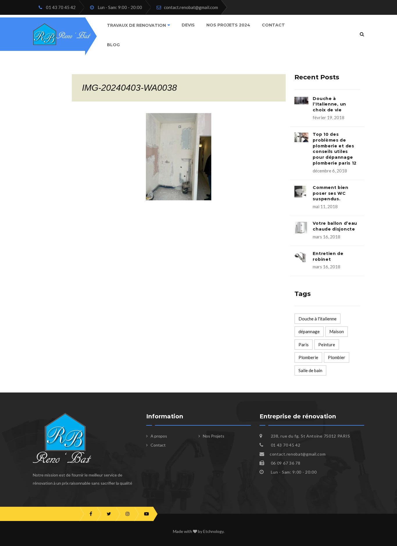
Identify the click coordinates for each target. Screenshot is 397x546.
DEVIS (188, 25)
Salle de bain (310, 370)
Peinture (326, 344)
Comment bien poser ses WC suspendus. (330, 193)
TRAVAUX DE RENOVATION (136, 25)
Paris (303, 344)
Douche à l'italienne (317, 318)
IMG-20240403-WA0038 (129, 87)
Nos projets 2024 (228, 25)
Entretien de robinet (328, 256)
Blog (113, 44)
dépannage (309, 331)
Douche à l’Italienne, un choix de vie (329, 104)
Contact (273, 25)
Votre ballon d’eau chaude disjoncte (335, 226)
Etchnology (213, 531)
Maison (336, 331)
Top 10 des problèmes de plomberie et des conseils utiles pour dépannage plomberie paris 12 (335, 149)
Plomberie (308, 357)
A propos (159, 435)
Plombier (336, 357)
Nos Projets (213, 435)
